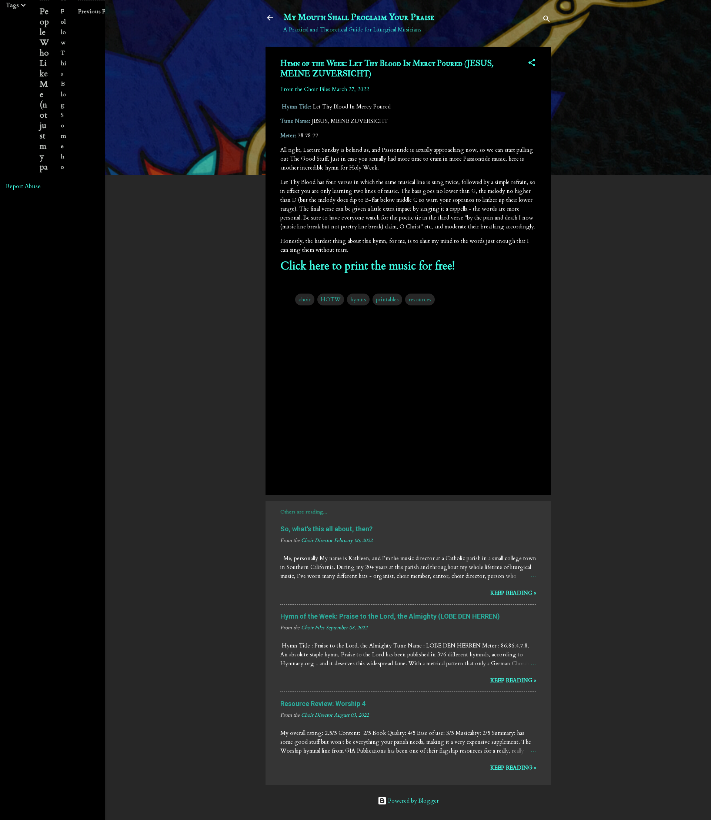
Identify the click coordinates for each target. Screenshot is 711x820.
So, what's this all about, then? (326, 529)
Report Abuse (23, 186)
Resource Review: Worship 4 (322, 703)
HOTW (331, 299)
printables (387, 299)
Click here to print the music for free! (367, 266)
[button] (531, 64)
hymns (358, 299)
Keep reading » (513, 593)
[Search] (546, 20)
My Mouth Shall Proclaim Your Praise (358, 17)
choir (304, 299)
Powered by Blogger (413, 800)
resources (419, 299)
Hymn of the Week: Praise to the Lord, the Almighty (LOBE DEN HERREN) (390, 616)
